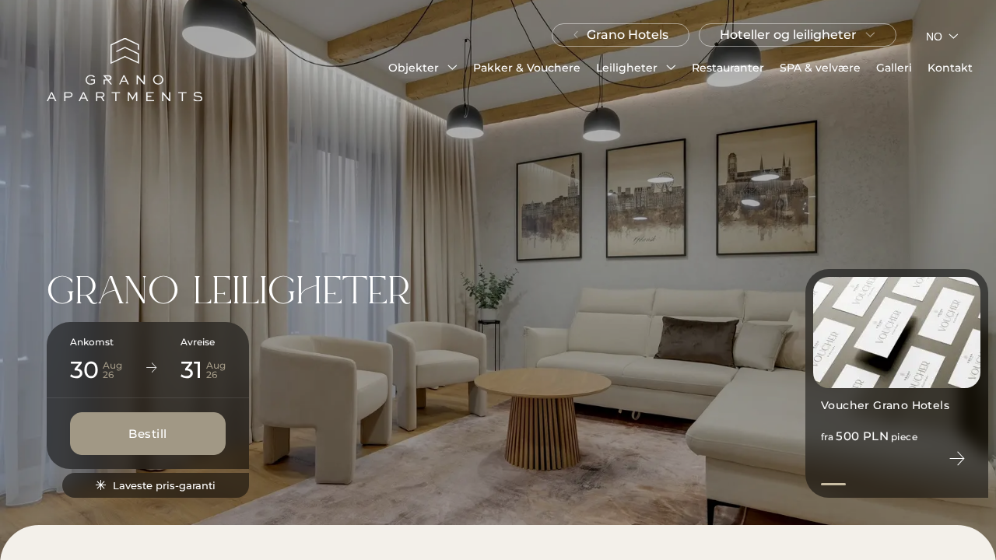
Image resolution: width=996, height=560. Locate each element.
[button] (423, 67)
